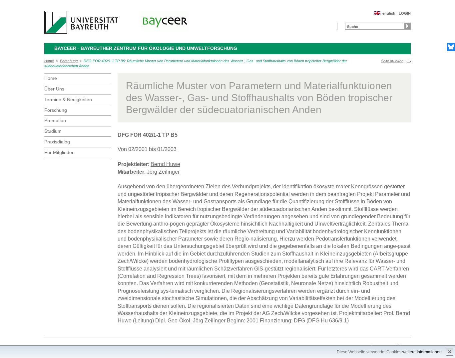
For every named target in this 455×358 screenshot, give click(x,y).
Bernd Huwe (165, 164)
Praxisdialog (57, 141)
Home (49, 61)
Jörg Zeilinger (163, 172)
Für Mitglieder (59, 152)
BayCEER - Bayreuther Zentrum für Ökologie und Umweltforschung (145, 48)
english (388, 13)
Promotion (55, 120)
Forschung (69, 61)
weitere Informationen (422, 352)
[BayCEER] (165, 21)
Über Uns (54, 88)
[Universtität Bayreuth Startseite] (81, 22)
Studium (53, 131)
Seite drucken (392, 61)
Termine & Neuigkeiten (68, 99)
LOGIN (405, 13)
